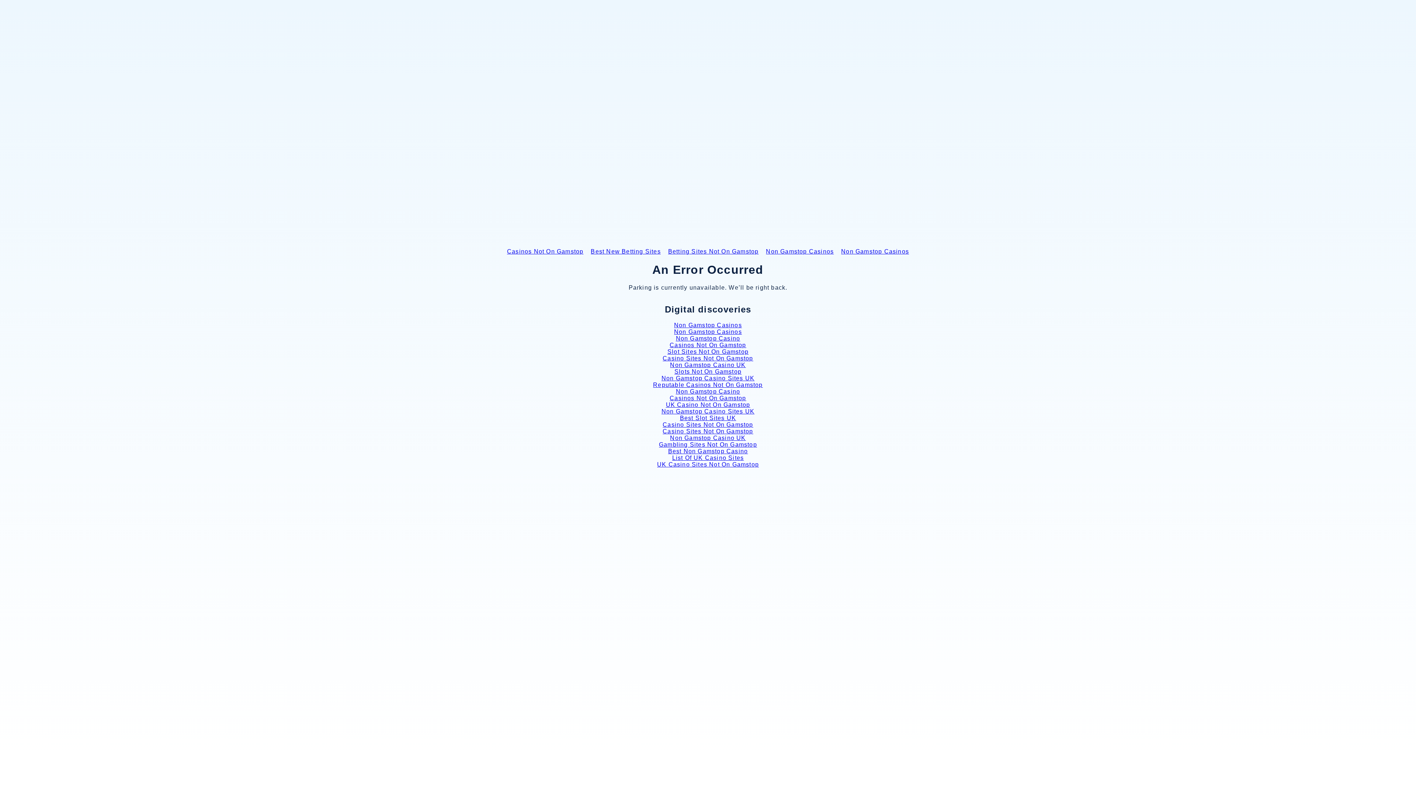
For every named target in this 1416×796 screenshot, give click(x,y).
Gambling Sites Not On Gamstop (708, 444)
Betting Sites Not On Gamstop (713, 251)
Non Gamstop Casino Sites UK (708, 378)
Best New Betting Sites (625, 251)
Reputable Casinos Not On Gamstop (708, 385)
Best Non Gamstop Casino (708, 451)
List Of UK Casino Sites (708, 458)
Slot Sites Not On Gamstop (708, 352)
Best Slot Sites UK (708, 418)
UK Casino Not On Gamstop (708, 405)
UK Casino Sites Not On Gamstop (708, 464)
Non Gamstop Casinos (800, 251)
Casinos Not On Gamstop (545, 251)
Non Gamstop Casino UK (708, 365)
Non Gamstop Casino (708, 338)
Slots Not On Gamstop (708, 372)
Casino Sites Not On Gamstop (708, 358)
